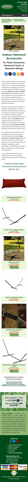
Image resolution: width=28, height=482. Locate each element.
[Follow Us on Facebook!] (11, 442)
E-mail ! (15, 400)
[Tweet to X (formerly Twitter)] (10, 73)
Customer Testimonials (15, 453)
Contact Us (11, 451)
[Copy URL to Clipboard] (22, 73)
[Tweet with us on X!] (14, 442)
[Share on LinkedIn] (14, 73)
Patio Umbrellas (6, 19)
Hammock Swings (7, 21)
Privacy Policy (12, 449)
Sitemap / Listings (13, 447)
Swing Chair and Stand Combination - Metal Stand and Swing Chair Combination (14, 384)
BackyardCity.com (7, 15)
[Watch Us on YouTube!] (17, 442)
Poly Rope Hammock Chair (14, 383)
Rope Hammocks (18, 19)
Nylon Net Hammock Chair (14, 382)
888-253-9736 (24, 3)
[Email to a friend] (18, 73)
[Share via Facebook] (6, 73)
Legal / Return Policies (15, 445)
